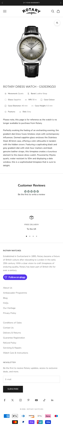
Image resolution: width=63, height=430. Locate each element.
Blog (5, 298)
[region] (31, 223)
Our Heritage (9, 308)
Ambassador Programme (15, 292)
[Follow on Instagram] (20, 400)
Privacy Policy (9, 313)
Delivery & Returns (12, 332)
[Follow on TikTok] (44, 400)
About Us (7, 287)
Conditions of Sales (12, 322)
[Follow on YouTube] (36, 400)
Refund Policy (9, 342)
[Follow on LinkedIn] (52, 400)
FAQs (5, 303)
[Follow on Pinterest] (28, 400)
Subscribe (13, 389)
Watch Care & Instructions (15, 352)
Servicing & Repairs (12, 347)
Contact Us (8, 327)
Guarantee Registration (14, 337)
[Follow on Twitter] (12, 400)
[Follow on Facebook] (4, 400)
